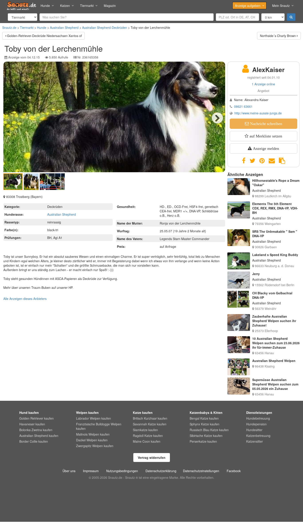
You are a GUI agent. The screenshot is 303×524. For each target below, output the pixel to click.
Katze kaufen (143, 412)
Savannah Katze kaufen (149, 424)
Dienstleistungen (259, 412)
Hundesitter (254, 430)
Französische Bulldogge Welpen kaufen (98, 426)
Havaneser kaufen (32, 424)
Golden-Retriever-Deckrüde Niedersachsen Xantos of (44, 35)
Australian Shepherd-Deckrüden (104, 27)
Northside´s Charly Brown (278, 35)
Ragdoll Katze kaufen (148, 435)
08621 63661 (243, 106)
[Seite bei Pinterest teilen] (262, 161)
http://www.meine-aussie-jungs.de (258, 113)
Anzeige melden (265, 149)
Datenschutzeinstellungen (201, 471)
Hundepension (256, 424)
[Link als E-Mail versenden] (272, 161)
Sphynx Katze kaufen (204, 424)
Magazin (110, 5)
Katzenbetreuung (258, 435)
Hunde (45, 5)
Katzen (65, 5)
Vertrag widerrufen (151, 457)
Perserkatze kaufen (203, 441)
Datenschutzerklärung (161, 471)
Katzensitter (254, 441)
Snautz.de (9, 27)
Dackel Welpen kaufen (92, 440)
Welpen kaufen (87, 412)
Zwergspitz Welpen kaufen (94, 446)
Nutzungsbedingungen (122, 471)
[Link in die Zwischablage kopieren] (282, 161)
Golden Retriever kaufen (36, 418)
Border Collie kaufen (33, 441)
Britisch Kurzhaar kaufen (150, 418)
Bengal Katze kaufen (204, 418)
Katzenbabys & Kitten (206, 412)
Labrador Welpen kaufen (93, 418)
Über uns (69, 471)
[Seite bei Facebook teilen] (244, 161)
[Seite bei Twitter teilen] (252, 161)
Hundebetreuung (258, 418)
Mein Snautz (281, 5)
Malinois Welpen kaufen (93, 434)
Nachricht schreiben (265, 124)
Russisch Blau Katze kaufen (209, 430)
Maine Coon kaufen (146, 441)
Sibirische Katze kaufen (206, 435)
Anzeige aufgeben (247, 5)
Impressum (91, 471)
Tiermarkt (87, 5)
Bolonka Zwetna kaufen (35, 430)
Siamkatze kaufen (145, 430)
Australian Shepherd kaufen (38, 435)
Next (217, 117)
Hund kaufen (29, 412)
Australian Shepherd (64, 27)
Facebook (234, 471)
